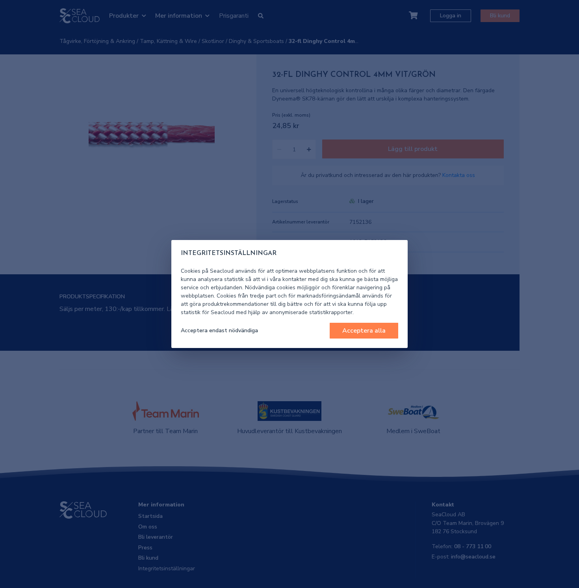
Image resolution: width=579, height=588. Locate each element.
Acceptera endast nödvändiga (219, 330)
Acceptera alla (364, 330)
